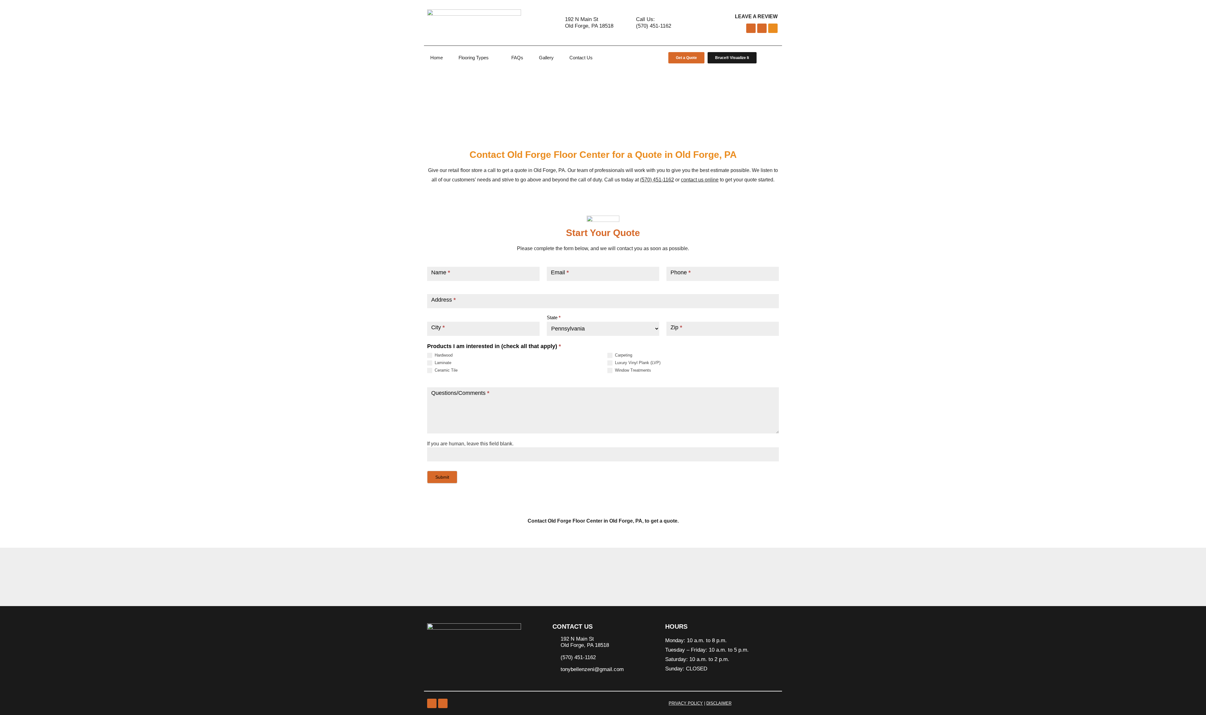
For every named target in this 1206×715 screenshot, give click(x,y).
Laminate (442, 362)
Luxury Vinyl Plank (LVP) (637, 362)
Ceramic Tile (445, 370)
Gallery (546, 57)
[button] (430, 579)
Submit (442, 477)
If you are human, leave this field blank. (470, 443)
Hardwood (443, 355)
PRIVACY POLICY (686, 703)
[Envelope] (773, 28)
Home (436, 57)
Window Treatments (632, 370)
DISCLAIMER (718, 703)
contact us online (700, 179)
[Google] (432, 703)
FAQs (517, 57)
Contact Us (581, 57)
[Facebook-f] (762, 28)
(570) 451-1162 (657, 179)
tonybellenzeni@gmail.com (592, 669)
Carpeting (623, 355)
